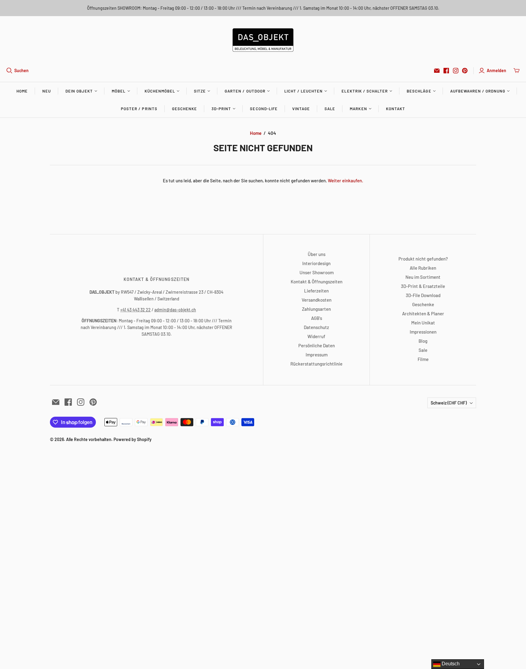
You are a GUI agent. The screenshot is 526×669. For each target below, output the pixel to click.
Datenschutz (316, 327)
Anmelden (496, 70)
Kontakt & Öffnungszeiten (316, 281)
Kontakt (395, 108)
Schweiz (449, 402)
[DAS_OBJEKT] (263, 40)
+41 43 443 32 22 (135, 309)
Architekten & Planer (423, 313)
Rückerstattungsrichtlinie (316, 363)
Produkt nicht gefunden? (423, 258)
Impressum (317, 354)
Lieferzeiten (316, 290)
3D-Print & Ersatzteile (423, 286)
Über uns (316, 254)
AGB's (316, 318)
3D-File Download (423, 295)
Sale (329, 108)
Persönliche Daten (316, 345)
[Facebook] (446, 70)
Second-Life (263, 108)
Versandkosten (316, 300)
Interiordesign (316, 263)
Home (22, 91)
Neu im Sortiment (422, 277)
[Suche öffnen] (9, 71)
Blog (423, 341)
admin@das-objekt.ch (175, 309)
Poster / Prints (139, 108)
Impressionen (423, 331)
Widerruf (316, 336)
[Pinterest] (465, 70)
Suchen (21, 70)
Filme (423, 359)
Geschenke (184, 108)
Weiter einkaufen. (345, 180)
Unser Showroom (317, 272)
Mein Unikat (423, 322)
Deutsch (450, 663)
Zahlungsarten (316, 309)
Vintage (301, 108)
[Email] (437, 70)
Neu (46, 91)
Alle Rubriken (423, 268)
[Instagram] (455, 70)
